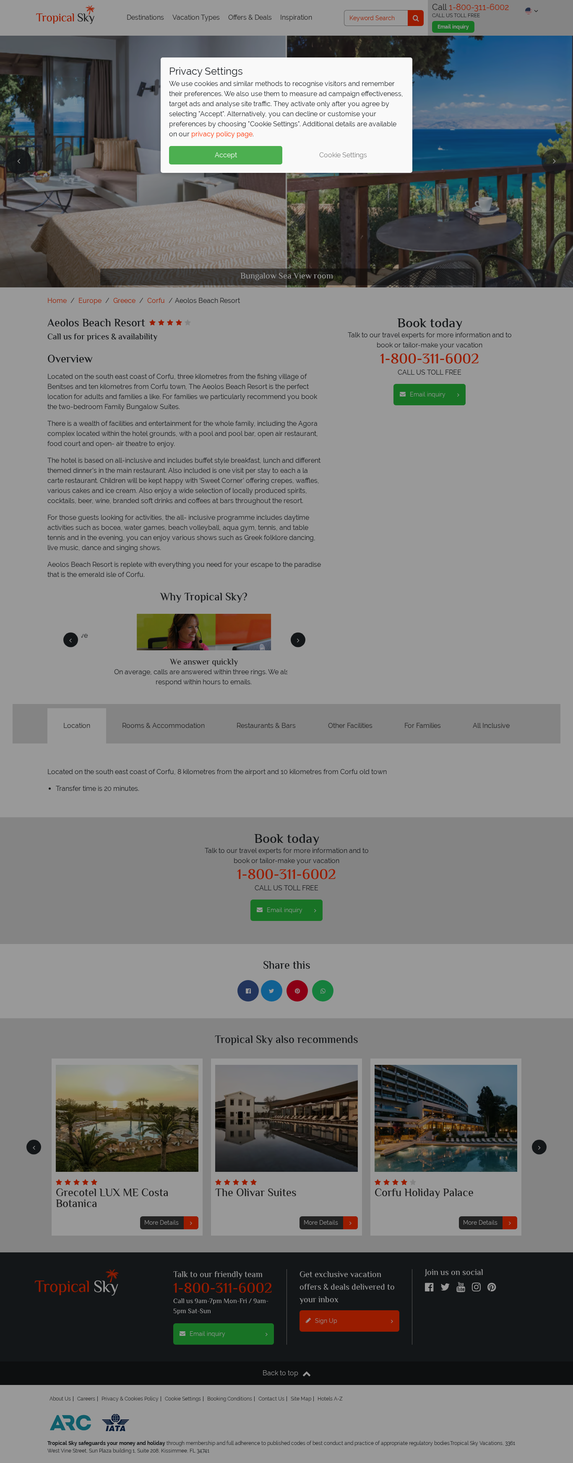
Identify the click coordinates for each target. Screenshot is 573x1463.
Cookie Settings (343, 155)
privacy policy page (222, 134)
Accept (226, 155)
